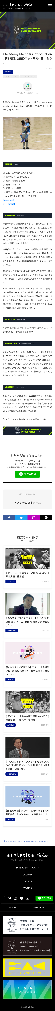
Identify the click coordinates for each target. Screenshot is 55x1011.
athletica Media (11, 841)
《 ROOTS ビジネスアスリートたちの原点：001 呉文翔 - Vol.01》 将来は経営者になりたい (27, 621)
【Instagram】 (8, 200)
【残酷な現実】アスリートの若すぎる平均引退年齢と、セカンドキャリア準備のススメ (27, 812)
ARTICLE (27, 881)
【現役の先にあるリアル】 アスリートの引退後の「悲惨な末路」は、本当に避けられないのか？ (27, 670)
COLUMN (27, 874)
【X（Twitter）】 (9, 204)
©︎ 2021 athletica (27, 1007)
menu (49, 6)
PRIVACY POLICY (40, 907)
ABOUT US (13, 907)
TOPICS (27, 888)
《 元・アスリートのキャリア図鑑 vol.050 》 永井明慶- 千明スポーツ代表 (27, 718)
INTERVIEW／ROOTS (27, 867)
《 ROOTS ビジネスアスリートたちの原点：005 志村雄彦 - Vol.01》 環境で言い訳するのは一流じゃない (27, 765)
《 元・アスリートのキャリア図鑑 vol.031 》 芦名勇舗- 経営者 (27, 574)
